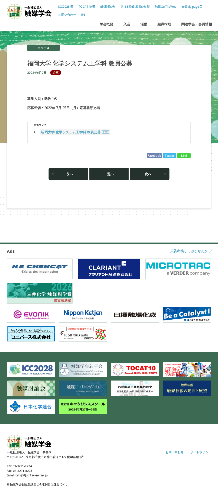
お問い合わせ (67, 15)
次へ (148, 174)
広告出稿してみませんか (189, 251)
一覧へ (109, 174)
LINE (184, 156)
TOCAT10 (85, 6)
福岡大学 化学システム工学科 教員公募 (71, 132)
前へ (69, 174)
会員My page (190, 6)
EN (83, 15)
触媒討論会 (107, 6)
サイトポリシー (200, 452)
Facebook (154, 156)
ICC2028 (64, 6)
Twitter (169, 156)
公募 (56, 72)
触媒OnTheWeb (165, 6)
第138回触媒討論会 (133, 6)
